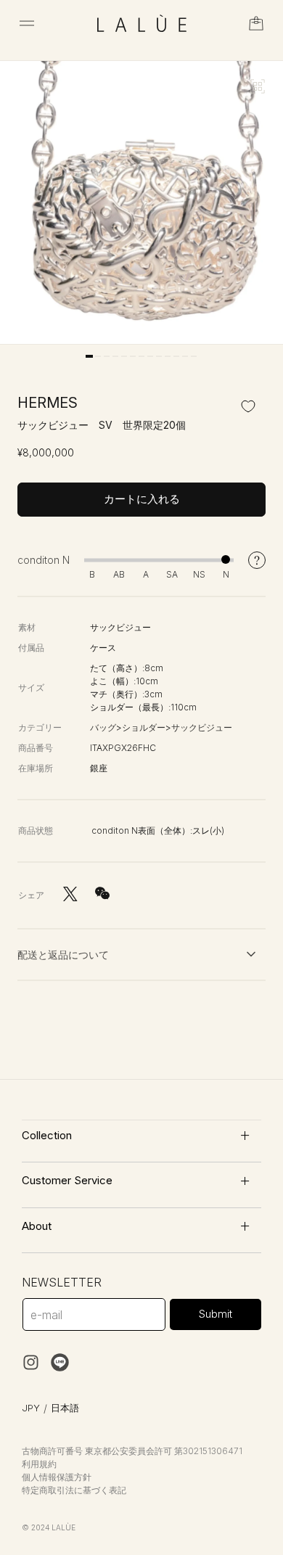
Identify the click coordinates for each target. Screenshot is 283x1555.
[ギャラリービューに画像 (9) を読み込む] (159, 356)
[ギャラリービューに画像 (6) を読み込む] (133, 356)
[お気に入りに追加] (248, 406)
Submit (215, 1314)
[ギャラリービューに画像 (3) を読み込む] (107, 356)
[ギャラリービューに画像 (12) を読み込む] (185, 356)
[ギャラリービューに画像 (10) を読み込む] (168, 356)
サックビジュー (201, 727)
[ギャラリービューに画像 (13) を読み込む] (194, 356)
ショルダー (143, 727)
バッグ (103, 727)
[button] (27, 23)
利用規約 (39, 1463)
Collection (47, 1135)
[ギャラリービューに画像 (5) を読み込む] (124, 356)
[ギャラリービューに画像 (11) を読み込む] (176, 356)
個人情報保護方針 (56, 1477)
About (37, 1226)
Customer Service (67, 1180)
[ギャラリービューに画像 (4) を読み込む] (115, 356)
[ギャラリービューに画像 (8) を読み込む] (150, 356)
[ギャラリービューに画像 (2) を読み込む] (98, 356)
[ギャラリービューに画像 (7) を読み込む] (141, 356)
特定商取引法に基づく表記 (74, 1490)
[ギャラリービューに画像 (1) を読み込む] (89, 356)
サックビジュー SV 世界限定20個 (101, 425)
